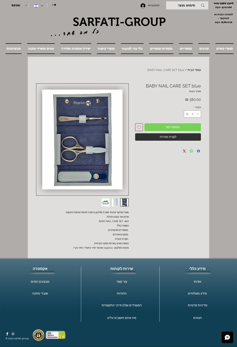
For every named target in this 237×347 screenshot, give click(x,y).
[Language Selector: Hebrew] (38, 5)
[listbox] (19, 5)
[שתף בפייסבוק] (198, 151)
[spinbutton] (192, 114)
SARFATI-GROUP (119, 21)
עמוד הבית (194, 70)
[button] (19, 5)
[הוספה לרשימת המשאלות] (139, 127)
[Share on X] (184, 151)
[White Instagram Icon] (13, 334)
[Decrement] (198, 114)
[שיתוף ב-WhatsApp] (191, 151)
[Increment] (186, 114)
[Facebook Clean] (7, 334)
